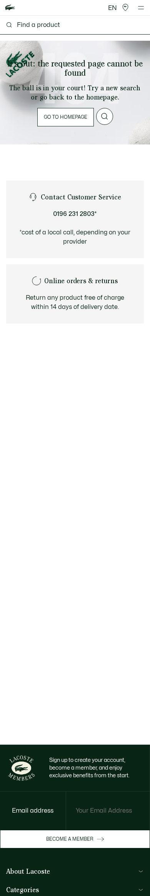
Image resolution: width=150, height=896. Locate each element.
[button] (125, 8)
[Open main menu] (141, 7)
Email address (32, 811)
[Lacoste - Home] (10, 8)
